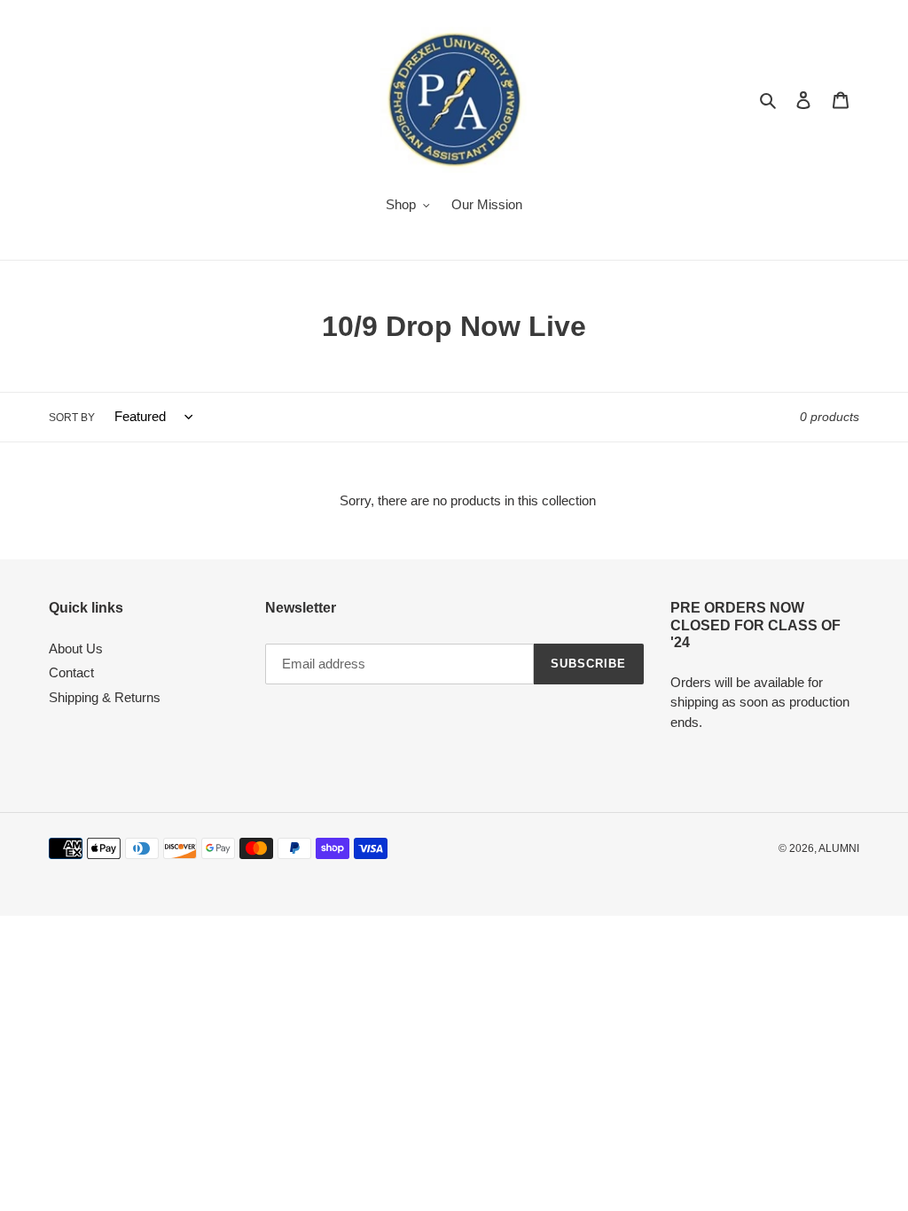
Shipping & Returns (104, 697)
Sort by (72, 417)
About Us (76, 648)
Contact (71, 672)
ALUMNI (838, 848)
